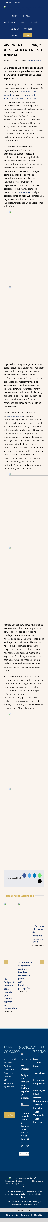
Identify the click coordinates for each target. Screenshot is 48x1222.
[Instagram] (5, 1095)
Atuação (37, 1104)
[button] (37, 35)
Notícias (30, 60)
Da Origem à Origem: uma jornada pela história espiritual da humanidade (10, 994)
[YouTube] (11, 1095)
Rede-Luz (37, 60)
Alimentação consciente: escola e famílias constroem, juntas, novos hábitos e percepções (25, 975)
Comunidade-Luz (25, 192)
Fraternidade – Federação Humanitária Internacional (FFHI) (22, 98)
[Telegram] (5, 1102)
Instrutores (39, 1073)
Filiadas (37, 1094)
